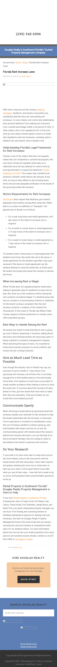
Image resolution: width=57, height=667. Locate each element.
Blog (20, 547)
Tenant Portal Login (28, 646)
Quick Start (28, 579)
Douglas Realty (28, 11)
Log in (39, 664)
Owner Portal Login (28, 643)
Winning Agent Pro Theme (32, 661)
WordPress (30, 664)
